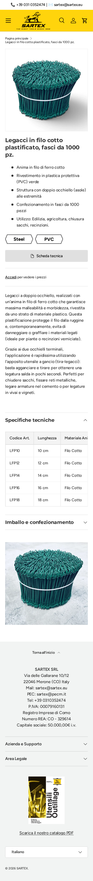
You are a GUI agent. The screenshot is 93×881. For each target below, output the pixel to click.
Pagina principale (16, 38)
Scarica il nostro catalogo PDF (46, 832)
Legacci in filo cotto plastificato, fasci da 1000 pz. (40, 42)
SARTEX (22, 868)
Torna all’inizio (43, 652)
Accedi (11, 277)
